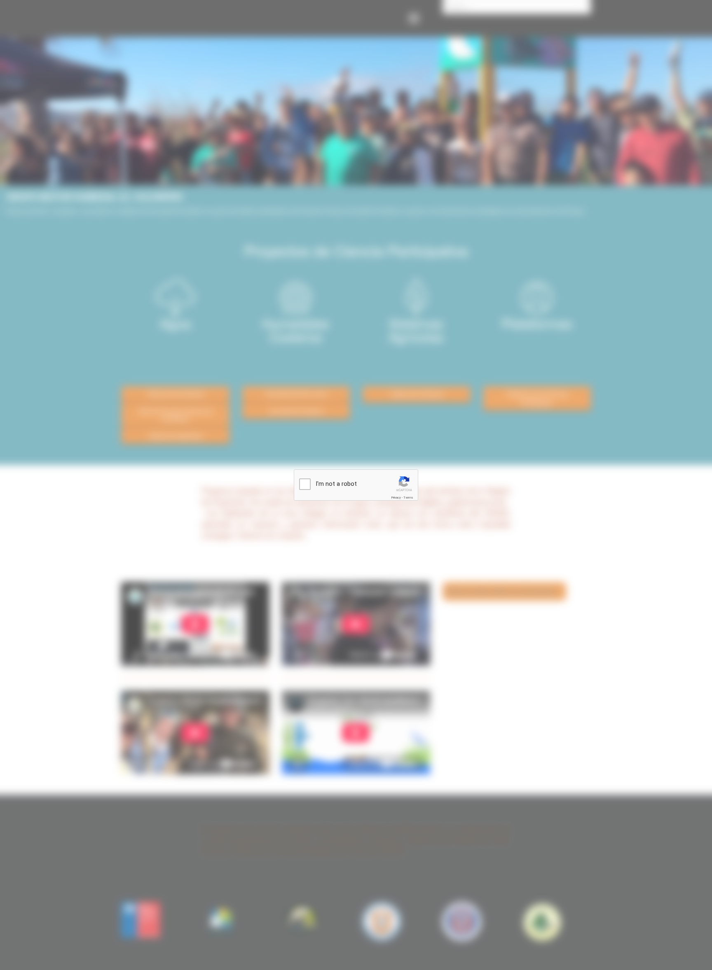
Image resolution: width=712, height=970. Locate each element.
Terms (408, 497)
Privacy (396, 497)
